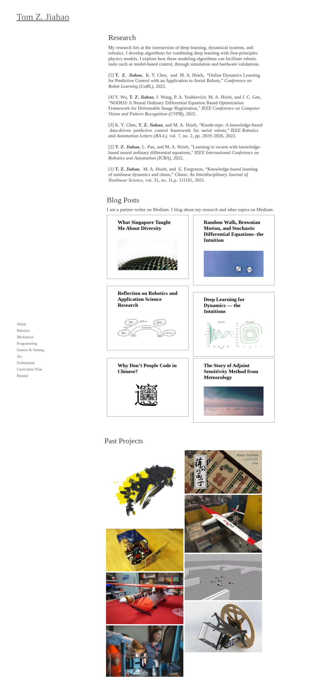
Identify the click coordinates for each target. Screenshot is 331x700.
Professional (26, 363)
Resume (22, 376)
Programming (27, 343)
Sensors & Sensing (30, 350)
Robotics (23, 331)
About (21, 324)
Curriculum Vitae (29, 369)
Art (19, 356)
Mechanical (25, 337)
